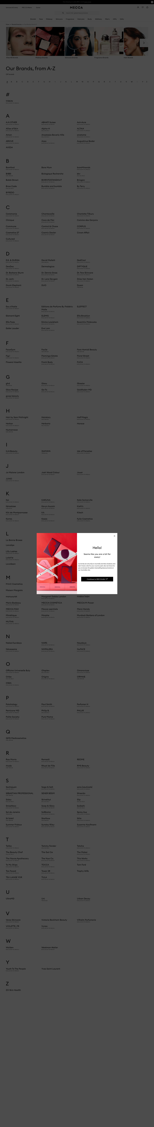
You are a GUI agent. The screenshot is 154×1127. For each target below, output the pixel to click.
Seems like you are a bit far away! (97, 555)
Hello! (97, 548)
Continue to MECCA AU (96, 579)
